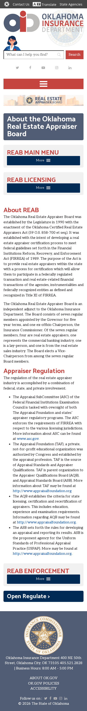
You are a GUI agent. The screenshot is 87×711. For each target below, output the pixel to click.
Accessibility (43, 688)
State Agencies (71, 4)
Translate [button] (48, 4)
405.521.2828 (71, 663)
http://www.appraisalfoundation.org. (47, 522)
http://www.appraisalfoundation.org (42, 491)
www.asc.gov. (28, 439)
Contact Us (21, 4)
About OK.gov (44, 678)
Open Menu (43, 84)
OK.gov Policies (43, 683)
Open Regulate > (28, 596)
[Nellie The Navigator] (12, 43)
